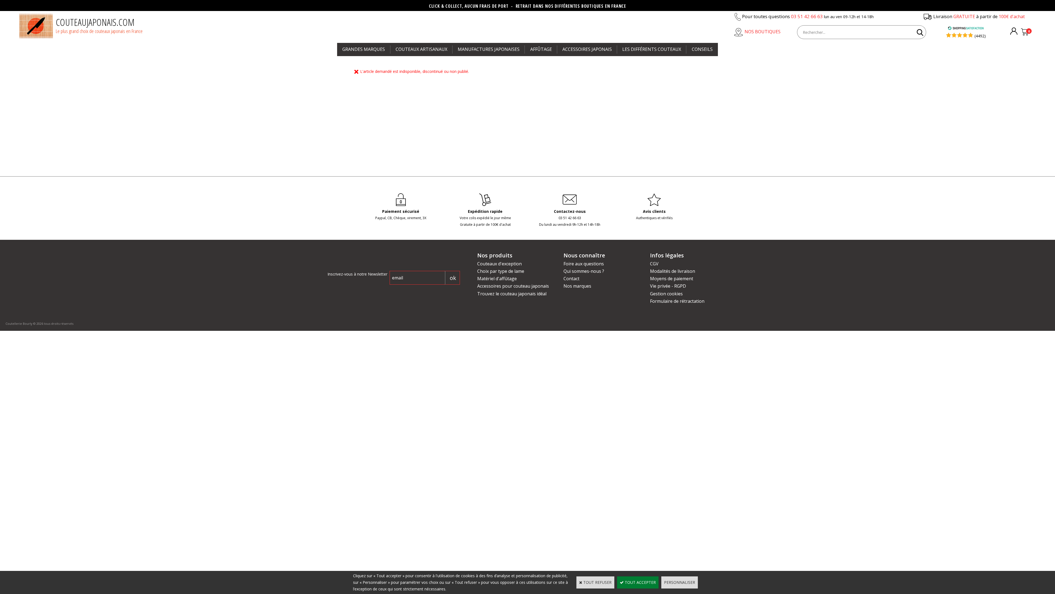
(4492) (980, 35)
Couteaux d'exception (499, 264)
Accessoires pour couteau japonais (513, 286)
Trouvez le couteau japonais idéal (511, 294)
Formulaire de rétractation (677, 301)
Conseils (702, 49)
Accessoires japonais (587, 49)
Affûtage (541, 49)
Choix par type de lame (500, 271)
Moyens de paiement (671, 279)
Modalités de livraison (672, 271)
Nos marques (577, 286)
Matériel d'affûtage (497, 279)
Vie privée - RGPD (668, 286)
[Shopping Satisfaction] (966, 28)
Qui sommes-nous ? (583, 271)
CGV (654, 264)
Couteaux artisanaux (421, 49)
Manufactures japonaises (489, 49)
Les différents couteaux (651, 49)
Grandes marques (363, 49)
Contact (571, 279)
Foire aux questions (583, 264)
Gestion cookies (666, 294)
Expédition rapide (485, 211)
